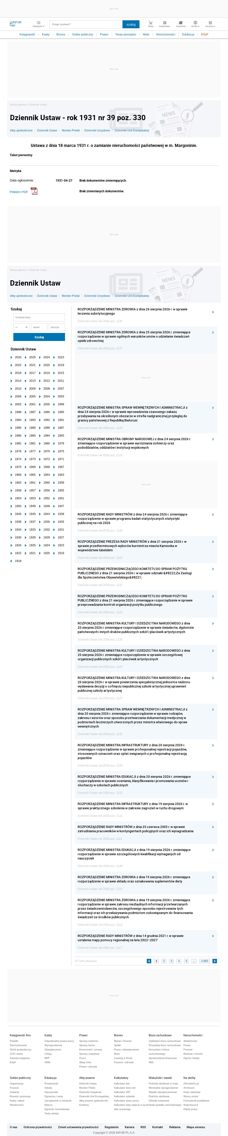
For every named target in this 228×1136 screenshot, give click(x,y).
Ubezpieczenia (53, 1049)
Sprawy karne (87, 1045)
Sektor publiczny (82, 34)
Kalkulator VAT (122, 1092)
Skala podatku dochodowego (165, 1104)
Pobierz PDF (19, 192)
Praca (82, 1058)
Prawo (104, 34)
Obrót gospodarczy (20, 1049)
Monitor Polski (71, 130)
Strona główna (18, 104)
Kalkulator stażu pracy (126, 1100)
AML (151, 1062)
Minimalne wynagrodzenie (163, 1087)
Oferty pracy (190, 1109)
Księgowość (27, 34)
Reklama (174, 1127)
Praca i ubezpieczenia (126, 1049)
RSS (143, 1127)
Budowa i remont (193, 1053)
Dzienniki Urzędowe (97, 130)
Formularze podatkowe (196, 1100)
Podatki (14, 1040)
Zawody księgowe (20, 1058)
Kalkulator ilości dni (125, 1087)
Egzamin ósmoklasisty (57, 1109)
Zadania (14, 1092)
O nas (13, 1127)
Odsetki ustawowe (159, 1100)
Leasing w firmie (123, 1058)
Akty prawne (87, 1077)
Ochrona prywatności (38, 1127)
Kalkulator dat (121, 1083)
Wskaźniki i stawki (160, 1077)
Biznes (60, 34)
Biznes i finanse (123, 1040)
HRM (47, 1062)
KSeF (204, 34)
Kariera (129, 1127)
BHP (47, 1058)
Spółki (117, 1045)
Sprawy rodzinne (88, 1040)
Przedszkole (51, 1083)
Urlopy (48, 1053)
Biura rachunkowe (160, 1035)
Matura (49, 1104)
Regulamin (112, 1127)
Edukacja (188, 34)
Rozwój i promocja (20, 1096)
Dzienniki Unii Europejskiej (132, 130)
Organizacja (16, 1083)
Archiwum (189, 1087)
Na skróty (189, 1077)
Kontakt (157, 1127)
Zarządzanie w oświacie (58, 1100)
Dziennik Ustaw (38, 104)
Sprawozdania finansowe (163, 1058)
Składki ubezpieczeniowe (163, 1092)
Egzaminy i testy (54, 1096)
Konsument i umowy (90, 1049)
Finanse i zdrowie (124, 1062)
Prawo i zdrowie (88, 1066)
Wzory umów (190, 1096)
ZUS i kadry (16, 1053)
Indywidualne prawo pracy (59, 1040)
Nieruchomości (165, 34)
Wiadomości (190, 1040)
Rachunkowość (18, 1045)
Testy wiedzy (52, 1113)
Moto (146, 34)
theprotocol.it (190, 1104)
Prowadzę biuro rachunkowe (165, 1045)
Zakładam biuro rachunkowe (165, 1040)
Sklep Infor (85, 1062)
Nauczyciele (51, 1092)
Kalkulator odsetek (124, 1096)
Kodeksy (84, 1104)
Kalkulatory (121, 1077)
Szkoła (48, 1087)
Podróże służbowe (159, 1096)
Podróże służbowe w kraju (163, 1083)
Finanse (188, 1049)
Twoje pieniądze (125, 34)
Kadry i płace (17, 1100)
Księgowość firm (20, 1035)
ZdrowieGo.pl (191, 1083)
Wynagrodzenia (53, 1045)
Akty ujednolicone (21, 130)
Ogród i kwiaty (191, 1058)
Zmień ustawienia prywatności (78, 1127)
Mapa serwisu (196, 1127)
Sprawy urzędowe (89, 1053)
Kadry (46, 34)
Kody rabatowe (191, 1092)
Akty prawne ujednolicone (93, 1100)
